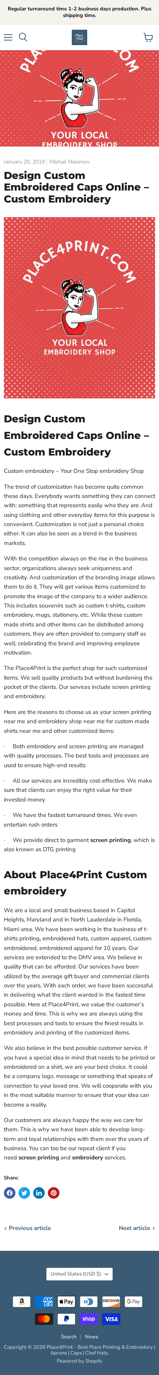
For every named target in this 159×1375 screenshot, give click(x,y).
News (91, 1336)
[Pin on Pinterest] (53, 1193)
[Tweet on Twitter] (24, 1193)
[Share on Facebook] (9, 1193)
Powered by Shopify (79, 1361)
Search (68, 1336)
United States (76, 1273)
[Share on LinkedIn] (39, 1193)
